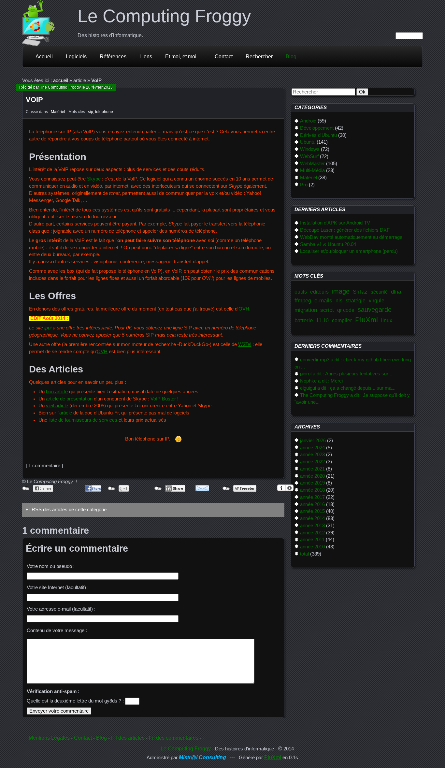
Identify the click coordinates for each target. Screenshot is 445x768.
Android (308, 120)
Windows (310, 149)
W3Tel (244, 344)
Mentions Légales (49, 738)
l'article (64, 412)
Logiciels (76, 56)
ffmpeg (302, 300)
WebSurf (309, 156)
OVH (243, 309)
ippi (47, 327)
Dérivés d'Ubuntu (318, 135)
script (327, 310)
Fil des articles (128, 738)
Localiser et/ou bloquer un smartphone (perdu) (349, 251)
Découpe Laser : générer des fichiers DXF (345, 230)
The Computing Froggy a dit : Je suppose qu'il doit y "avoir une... (352, 399)
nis (339, 300)
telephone (104, 111)
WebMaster (312, 163)
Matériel (58, 111)
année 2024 (312, 447)
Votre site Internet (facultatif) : (58, 587)
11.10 (322, 320)
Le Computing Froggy (164, 16)
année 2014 (312, 518)
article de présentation (69, 398)
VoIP (34, 99)
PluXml (366, 320)
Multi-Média (312, 170)
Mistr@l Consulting (202, 757)
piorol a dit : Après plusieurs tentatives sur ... (347, 373)
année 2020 (312, 476)
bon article (57, 391)
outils (300, 292)
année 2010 (312, 546)
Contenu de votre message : (57, 630)
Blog (291, 56)
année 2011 (312, 539)
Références (113, 56)
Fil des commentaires (173, 738)
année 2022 (312, 461)
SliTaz (360, 291)
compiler (342, 320)
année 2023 (312, 454)
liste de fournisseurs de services (83, 420)
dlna (396, 291)
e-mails (323, 300)
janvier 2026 (313, 440)
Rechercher (259, 56)
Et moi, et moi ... (183, 56)
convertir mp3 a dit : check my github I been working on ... (352, 363)
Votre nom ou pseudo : (51, 566)
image (341, 291)
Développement (317, 128)
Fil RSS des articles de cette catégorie (66, 509)
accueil (60, 80)
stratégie (356, 300)
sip (90, 111)
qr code (345, 310)
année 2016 (312, 504)
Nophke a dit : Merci (321, 381)
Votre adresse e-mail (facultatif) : (61, 609)
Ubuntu (307, 142)
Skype (94, 178)
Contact (224, 56)
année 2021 (312, 468)
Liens (145, 56)
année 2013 (312, 525)
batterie (303, 320)
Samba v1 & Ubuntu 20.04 (328, 244)
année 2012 (312, 532)
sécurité (379, 292)
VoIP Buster (163, 398)
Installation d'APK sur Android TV (335, 222)
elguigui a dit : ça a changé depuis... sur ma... (347, 388)
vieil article (57, 405)
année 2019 (312, 482)
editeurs (319, 292)
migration (305, 310)
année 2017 (312, 497)
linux (386, 320)
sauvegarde (375, 309)
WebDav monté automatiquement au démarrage (351, 237)
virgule (376, 300)
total (304, 554)
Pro (304, 184)
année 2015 (312, 511)
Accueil (44, 56)
